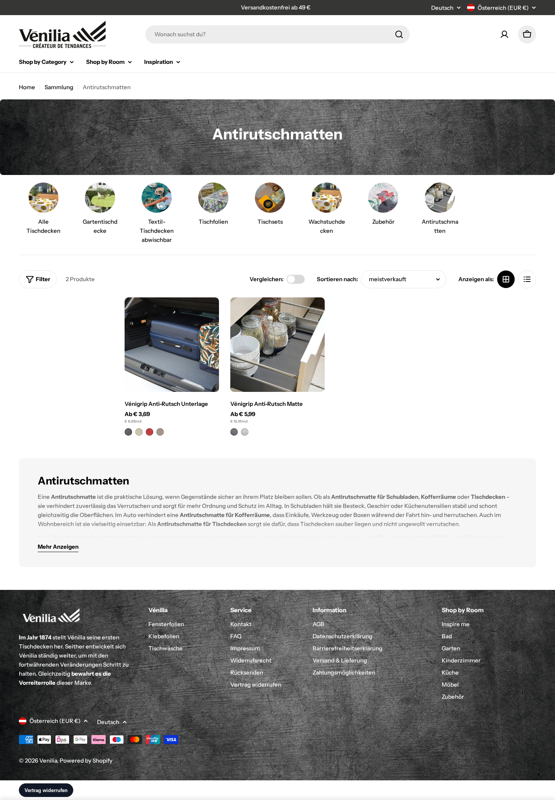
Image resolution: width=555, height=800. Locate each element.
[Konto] (504, 34)
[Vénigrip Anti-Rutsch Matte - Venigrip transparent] (244, 432)
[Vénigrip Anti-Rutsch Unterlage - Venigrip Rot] (149, 432)
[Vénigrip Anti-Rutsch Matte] (277, 344)
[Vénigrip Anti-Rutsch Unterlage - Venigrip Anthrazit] (128, 432)
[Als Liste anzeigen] (527, 279)
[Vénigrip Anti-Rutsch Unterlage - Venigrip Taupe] (160, 432)
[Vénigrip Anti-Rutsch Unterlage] (172, 344)
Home (27, 87)
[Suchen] (399, 34)
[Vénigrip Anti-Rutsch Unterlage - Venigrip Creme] (139, 432)
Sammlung (59, 87)
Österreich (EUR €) (503, 7)
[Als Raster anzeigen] (506, 279)
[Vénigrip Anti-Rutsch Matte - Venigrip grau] (234, 432)
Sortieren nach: (337, 279)
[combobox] (277, 34)
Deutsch (442, 8)
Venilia (48, 760)
